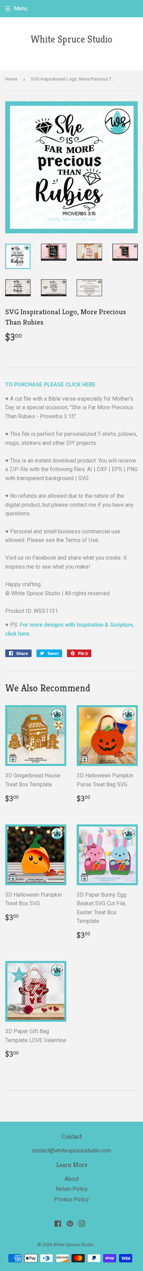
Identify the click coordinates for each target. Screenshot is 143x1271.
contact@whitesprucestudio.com (71, 1150)
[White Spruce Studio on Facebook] (57, 1224)
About (72, 1179)
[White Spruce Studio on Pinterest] (70, 1224)
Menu (20, 8)
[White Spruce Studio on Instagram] (81, 1224)
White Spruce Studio (71, 39)
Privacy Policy (71, 1199)
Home (11, 79)
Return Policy (72, 1189)
